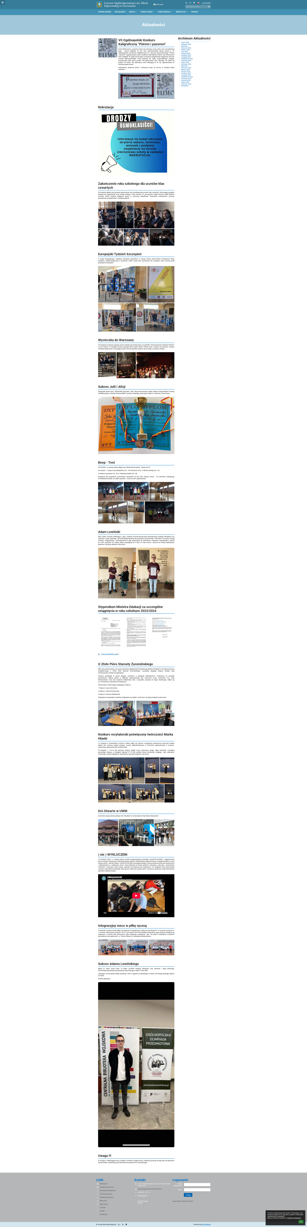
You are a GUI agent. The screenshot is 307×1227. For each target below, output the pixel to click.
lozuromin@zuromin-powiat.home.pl (150, 1189)
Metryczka (103, 1201)
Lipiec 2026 (185, 42)
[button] (194, 2)
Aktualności (104, 1214)
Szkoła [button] (132, 12)
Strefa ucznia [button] (146, 12)
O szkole (102, 1207)
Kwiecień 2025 (186, 68)
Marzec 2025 (185, 69)
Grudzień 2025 (186, 55)
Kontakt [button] (194, 12)
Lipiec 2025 (185, 62)
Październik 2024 (187, 77)
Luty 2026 (184, 51)
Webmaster (103, 1184)
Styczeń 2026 (185, 53)
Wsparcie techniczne (107, 1187)
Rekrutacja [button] (181, 12)
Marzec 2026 (185, 50)
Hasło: (180, 1190)
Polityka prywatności (107, 1197)
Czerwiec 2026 (186, 44)
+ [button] (187, 3)
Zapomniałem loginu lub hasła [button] (182, 1201)
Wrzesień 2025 (186, 60)
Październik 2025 (187, 59)
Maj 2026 (184, 46)
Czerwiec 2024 (186, 84)
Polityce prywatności (294, 1218)
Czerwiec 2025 (186, 64)
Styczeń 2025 (185, 71)
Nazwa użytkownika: (177, 1184)
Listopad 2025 (186, 57)
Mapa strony (104, 1204)
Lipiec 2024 (185, 82)
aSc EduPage (206, 1224)
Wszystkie (184, 86)
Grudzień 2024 (186, 73)
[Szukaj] (209, 6)
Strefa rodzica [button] (164, 12)
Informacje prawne (106, 1194)
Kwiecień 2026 (186, 48)
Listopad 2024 (186, 75)
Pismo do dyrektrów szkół (110, 654)
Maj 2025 (184, 66)
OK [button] (301, 1222)
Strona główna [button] (104, 12)
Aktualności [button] (120, 12)
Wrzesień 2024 (186, 78)
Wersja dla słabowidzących (107, 1224)
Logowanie (206, 3)
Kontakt (102, 1211)
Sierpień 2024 (185, 80)
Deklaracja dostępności (108, 1190)
